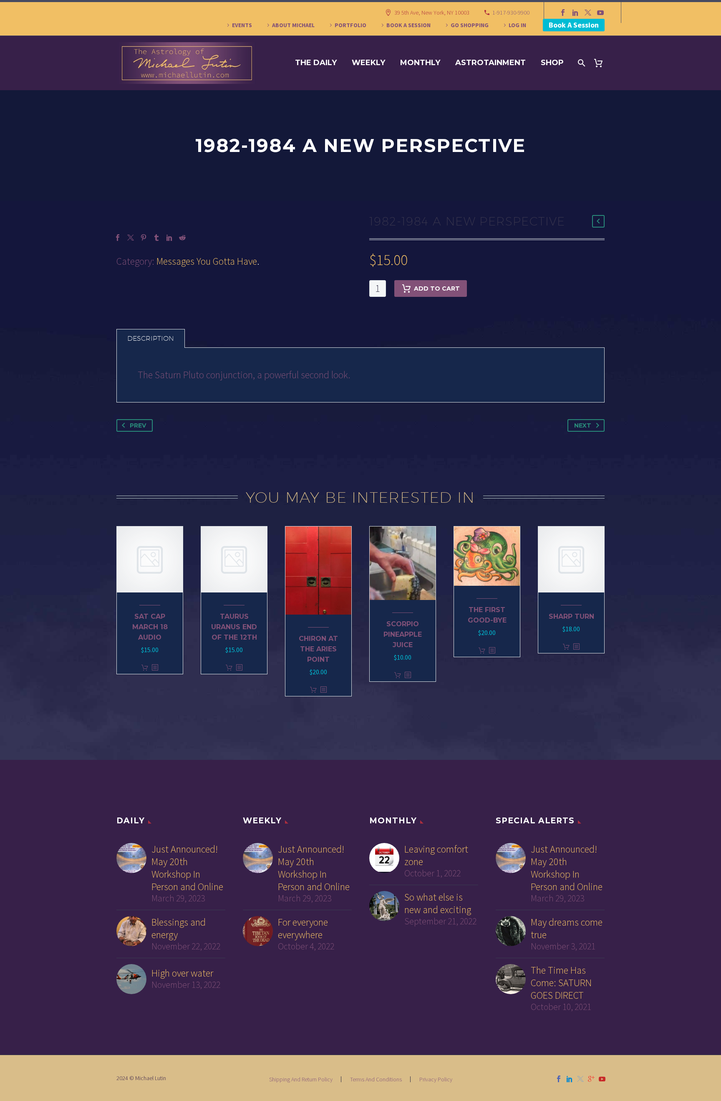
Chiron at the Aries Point (318, 649)
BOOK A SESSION (408, 25)
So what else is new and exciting (437, 903)
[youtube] (602, 1079)
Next (582, 425)
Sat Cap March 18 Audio (150, 627)
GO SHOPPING (470, 25)
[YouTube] (600, 12)
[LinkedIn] (575, 12)
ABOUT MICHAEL (293, 25)
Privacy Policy (435, 1079)
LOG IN (517, 25)
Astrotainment (490, 62)
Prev (138, 425)
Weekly (368, 62)
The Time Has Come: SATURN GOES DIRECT (561, 983)
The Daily (316, 62)
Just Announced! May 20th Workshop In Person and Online (187, 868)
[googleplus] (591, 1079)
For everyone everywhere (303, 928)
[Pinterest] (143, 237)
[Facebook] (563, 12)
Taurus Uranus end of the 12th (234, 627)
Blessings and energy (178, 928)
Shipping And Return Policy (301, 1079)
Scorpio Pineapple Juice (402, 634)
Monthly (420, 62)
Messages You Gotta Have (206, 261)
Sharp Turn (571, 616)
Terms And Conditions (376, 1079)
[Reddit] (182, 237)
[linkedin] (569, 1079)
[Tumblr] (156, 237)
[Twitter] (588, 12)
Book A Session (574, 25)
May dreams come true (567, 928)
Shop (552, 62)
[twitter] (580, 1079)
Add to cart (437, 288)
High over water (182, 973)
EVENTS (242, 25)
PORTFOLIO (350, 25)
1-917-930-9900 (510, 12)
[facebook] (558, 1079)
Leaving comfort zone (436, 855)
